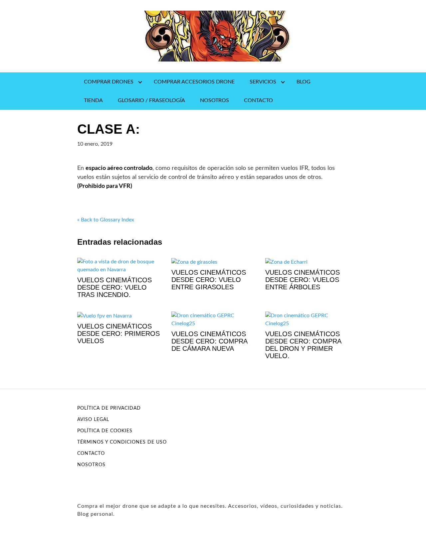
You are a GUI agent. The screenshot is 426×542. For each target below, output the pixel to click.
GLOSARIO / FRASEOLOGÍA (151, 100)
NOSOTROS (214, 100)
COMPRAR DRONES (108, 81)
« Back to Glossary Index (105, 219)
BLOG (304, 81)
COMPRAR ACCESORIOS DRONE (194, 81)
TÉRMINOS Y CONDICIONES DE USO (122, 442)
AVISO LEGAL (93, 419)
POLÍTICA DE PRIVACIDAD (109, 408)
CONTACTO (258, 100)
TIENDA (93, 100)
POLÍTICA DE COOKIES (104, 431)
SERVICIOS (263, 81)
